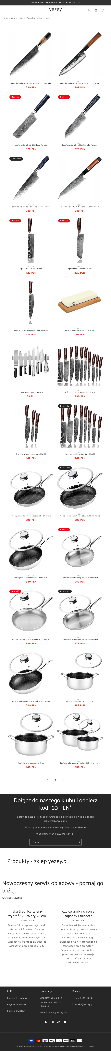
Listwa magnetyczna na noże (31, 392)
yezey (26, 1046)
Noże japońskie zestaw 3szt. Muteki (31, 454)
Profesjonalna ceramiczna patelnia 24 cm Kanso (31, 516)
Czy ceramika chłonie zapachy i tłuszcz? (78, 913)
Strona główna (10, 18)
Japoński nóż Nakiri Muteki (31, 269)
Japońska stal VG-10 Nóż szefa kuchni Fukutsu (31, 207)
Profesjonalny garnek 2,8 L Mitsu (80, 701)
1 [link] (47, 780)
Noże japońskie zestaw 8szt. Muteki (80, 454)
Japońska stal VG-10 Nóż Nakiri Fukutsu (31, 145)
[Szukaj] (89, 10)
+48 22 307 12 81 (82, 997)
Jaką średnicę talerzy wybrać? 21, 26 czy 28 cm (27, 913)
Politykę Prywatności (48, 816)
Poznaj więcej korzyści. (53, 1012)
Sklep (22, 18)
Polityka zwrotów (16, 1011)
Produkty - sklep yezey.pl (38, 18)
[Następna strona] (63, 780)
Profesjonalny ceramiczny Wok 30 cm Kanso (31, 701)
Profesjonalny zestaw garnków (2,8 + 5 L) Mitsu (80, 763)
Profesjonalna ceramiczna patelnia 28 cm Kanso (80, 516)
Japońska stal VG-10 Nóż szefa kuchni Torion (80, 207)
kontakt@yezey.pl (82, 1004)
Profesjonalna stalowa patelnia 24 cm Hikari (79, 578)
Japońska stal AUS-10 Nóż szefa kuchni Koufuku (31, 83)
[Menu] (8, 10)
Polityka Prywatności (18, 998)
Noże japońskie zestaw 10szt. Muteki (80, 392)
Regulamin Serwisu (16, 1004)
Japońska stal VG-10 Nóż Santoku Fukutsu (79, 145)
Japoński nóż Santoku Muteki (80, 269)
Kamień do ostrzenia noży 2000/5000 (80, 330)
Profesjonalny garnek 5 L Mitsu (31, 763)
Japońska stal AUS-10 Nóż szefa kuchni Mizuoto (80, 83)
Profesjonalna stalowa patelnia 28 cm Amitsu (31, 639)
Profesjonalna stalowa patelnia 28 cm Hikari (79, 639)
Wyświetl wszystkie (12, 898)
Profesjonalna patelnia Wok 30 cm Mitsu (31, 578)
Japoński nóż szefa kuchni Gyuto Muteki (31, 330)
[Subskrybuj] (78, 842)
